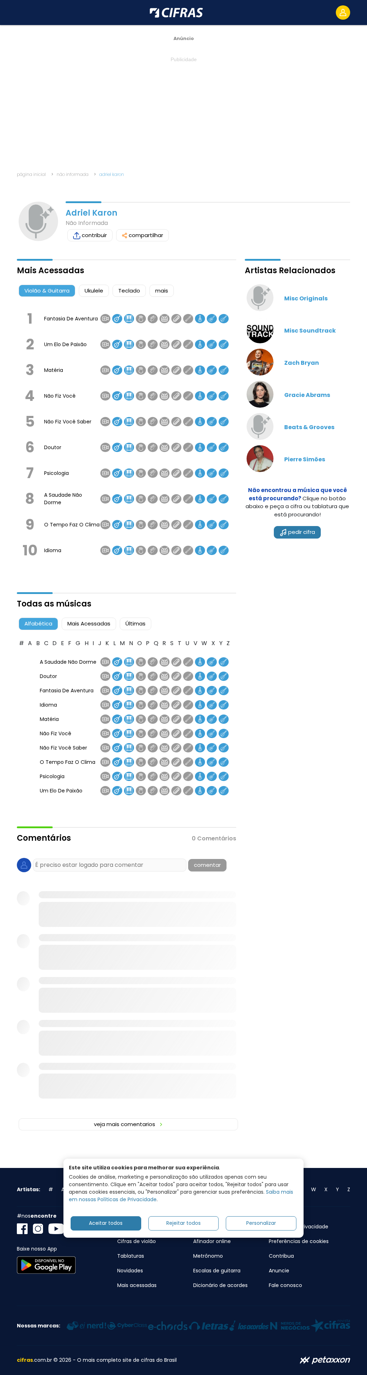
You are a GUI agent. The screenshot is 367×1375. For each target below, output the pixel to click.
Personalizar (261, 1223)
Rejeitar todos (183, 1223)
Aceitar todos (106, 1223)
